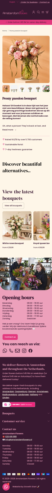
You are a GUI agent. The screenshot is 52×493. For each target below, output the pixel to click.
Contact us (10, 337)
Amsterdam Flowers (25, 478)
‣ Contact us (44, 2)
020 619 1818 (11, 436)
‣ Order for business (29, 2)
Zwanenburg (21, 391)
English (12, 2)
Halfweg (34, 394)
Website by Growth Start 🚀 (26, 486)
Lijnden (5, 397)
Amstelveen (42, 391)
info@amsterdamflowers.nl (18, 439)
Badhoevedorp (9, 394)
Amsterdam (8, 391)
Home (4, 31)
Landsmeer (23, 394)
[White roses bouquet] (16, 232)
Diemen (32, 391)
